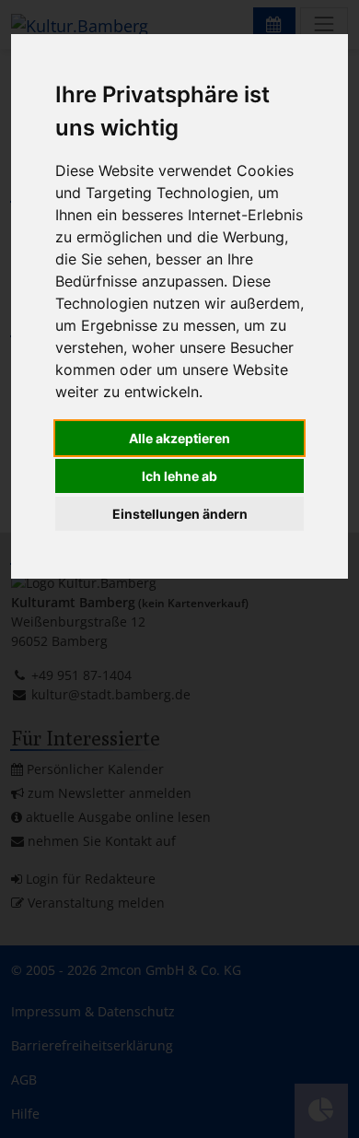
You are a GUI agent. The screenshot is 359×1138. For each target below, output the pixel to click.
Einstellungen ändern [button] (180, 514)
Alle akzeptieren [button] (179, 438)
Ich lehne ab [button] (179, 476)
